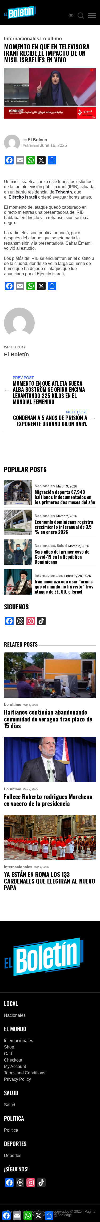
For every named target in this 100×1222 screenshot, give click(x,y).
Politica (11, 1130)
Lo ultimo (51, 38)
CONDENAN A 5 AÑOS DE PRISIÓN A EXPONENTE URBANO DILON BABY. (50, 421)
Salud (62, 545)
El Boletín (37, 140)
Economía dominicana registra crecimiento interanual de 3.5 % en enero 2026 (64, 526)
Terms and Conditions (24, 1073)
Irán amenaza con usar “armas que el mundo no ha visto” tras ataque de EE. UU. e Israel (64, 586)
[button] (92, 17)
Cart (8, 1053)
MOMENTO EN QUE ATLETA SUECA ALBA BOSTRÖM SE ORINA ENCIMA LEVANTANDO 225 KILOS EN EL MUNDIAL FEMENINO (49, 392)
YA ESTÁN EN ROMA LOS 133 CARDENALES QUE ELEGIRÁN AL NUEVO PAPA (49, 881)
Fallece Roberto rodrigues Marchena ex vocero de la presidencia (48, 800)
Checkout (13, 1060)
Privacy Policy (17, 1079)
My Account (15, 1066)
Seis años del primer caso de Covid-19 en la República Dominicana (62, 556)
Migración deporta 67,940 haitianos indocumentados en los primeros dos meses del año (65, 497)
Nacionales (45, 486)
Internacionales (21, 38)
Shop (9, 1047)
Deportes (12, 1155)
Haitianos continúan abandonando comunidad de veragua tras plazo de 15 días (48, 719)
